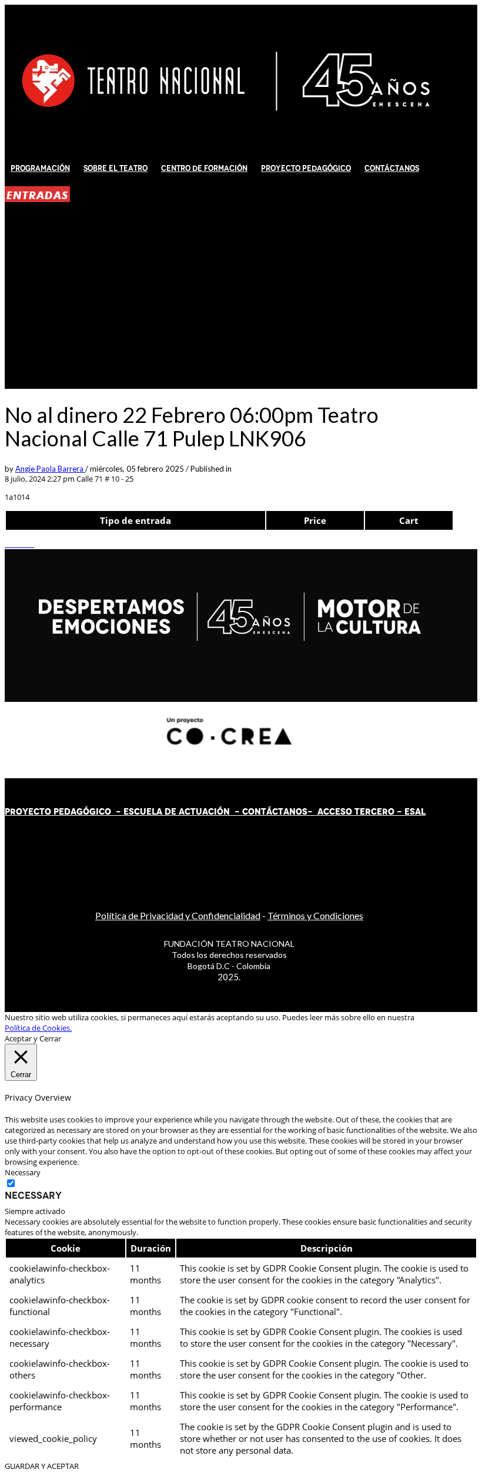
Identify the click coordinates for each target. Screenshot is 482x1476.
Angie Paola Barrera (50, 468)
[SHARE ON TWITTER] (8, 544)
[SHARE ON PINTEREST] (25, 544)
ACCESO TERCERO (357, 811)
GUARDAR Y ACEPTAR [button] (42, 1466)
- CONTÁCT (256, 811)
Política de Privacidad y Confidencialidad (177, 915)
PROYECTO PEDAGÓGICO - (64, 811)
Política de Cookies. (38, 1028)
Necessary (33, 1195)
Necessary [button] (23, 1172)
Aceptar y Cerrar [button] (33, 1038)
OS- (305, 811)
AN (289, 811)
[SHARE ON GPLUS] (19, 544)
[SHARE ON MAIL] (31, 544)
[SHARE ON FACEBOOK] (13, 544)
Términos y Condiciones (315, 915)
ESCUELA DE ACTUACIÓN (176, 811)
